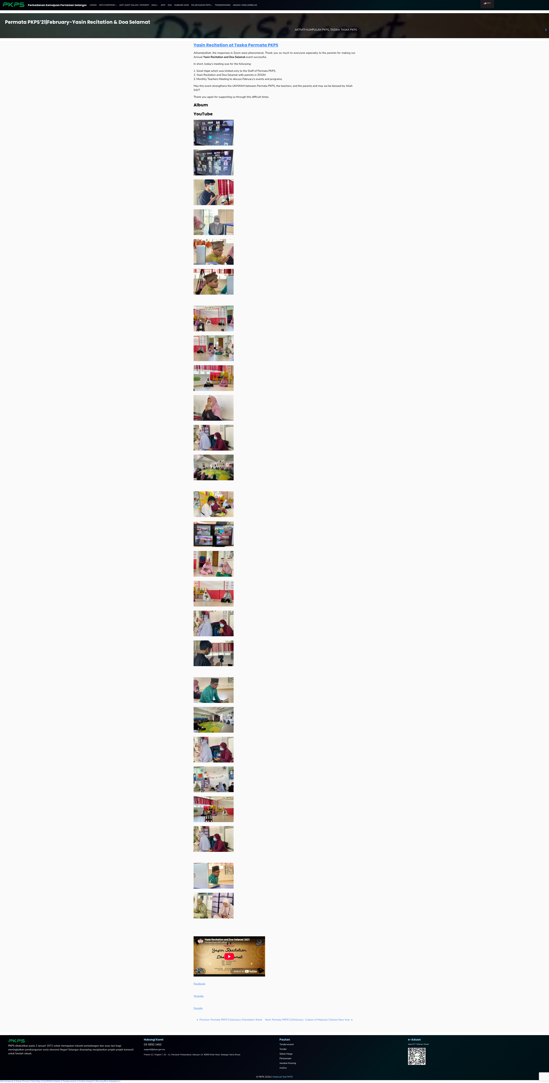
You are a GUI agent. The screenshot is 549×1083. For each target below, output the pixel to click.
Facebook (199, 984)
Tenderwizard (287, 1044)
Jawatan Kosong (288, 1063)
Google (198, 1008)
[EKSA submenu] (157, 5)
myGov (283, 1067)
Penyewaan (285, 1058)
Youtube (199, 996)
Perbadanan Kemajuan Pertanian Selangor (57, 5)
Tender (283, 1049)
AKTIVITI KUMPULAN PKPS (312, 30)
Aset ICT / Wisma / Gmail (418, 1044)
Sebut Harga (286, 1053)
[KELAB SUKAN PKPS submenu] (211, 5)
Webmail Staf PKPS (282, 1076)
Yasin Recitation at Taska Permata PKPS (236, 45)
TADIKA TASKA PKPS (343, 30)
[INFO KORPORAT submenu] (116, 5)
